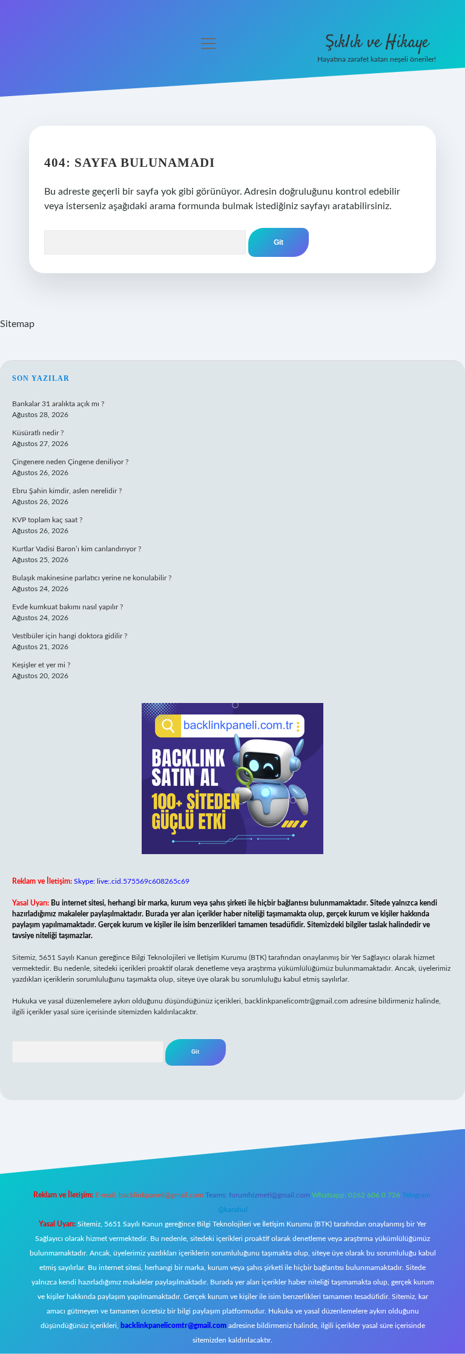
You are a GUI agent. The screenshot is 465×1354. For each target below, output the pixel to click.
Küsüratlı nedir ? (38, 432)
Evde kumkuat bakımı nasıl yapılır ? (67, 607)
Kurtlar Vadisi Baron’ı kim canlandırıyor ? (76, 548)
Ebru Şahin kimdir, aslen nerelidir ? (67, 490)
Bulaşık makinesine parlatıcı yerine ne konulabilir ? (91, 577)
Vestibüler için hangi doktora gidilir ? (69, 636)
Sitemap (17, 324)
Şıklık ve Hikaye (377, 43)
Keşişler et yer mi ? (41, 665)
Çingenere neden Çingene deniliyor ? (70, 461)
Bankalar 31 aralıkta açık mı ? (58, 403)
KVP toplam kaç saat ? (47, 519)
